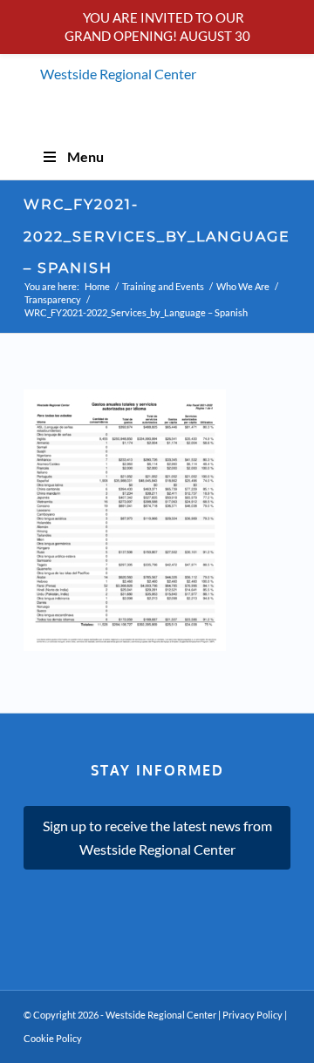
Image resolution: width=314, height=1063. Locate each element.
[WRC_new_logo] (157, 82)
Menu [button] (85, 156)
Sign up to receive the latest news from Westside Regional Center (157, 836)
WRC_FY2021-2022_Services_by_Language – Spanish (157, 236)
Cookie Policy (53, 1038)
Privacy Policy (252, 1014)
